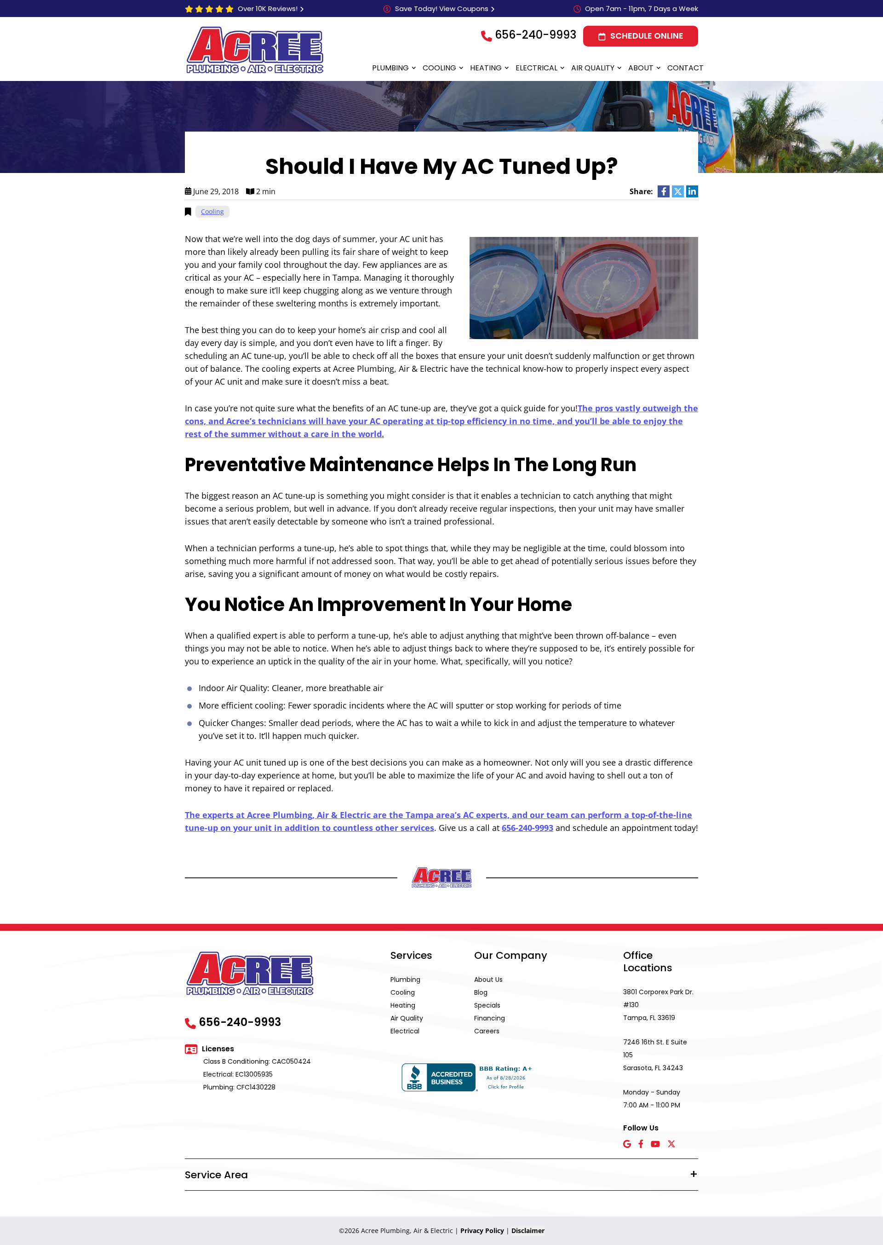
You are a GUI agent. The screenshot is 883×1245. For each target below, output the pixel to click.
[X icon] (671, 1144)
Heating (486, 68)
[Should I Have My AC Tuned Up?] (584, 287)
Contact (685, 68)
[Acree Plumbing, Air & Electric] (255, 49)
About (641, 68)
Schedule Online (646, 35)
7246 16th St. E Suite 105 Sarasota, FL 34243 (655, 1055)
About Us (488, 979)
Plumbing (390, 68)
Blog (480, 992)
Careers (486, 1031)
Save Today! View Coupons (441, 8)
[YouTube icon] (655, 1144)
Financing (489, 1018)
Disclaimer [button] (528, 1230)
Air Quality (592, 68)
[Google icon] (627, 1144)
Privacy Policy (482, 1230)
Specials (487, 1005)
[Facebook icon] (640, 1144)
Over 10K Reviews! (268, 8)
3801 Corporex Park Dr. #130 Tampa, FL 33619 (658, 1004)
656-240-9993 (535, 34)
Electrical (536, 68)
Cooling (439, 68)
